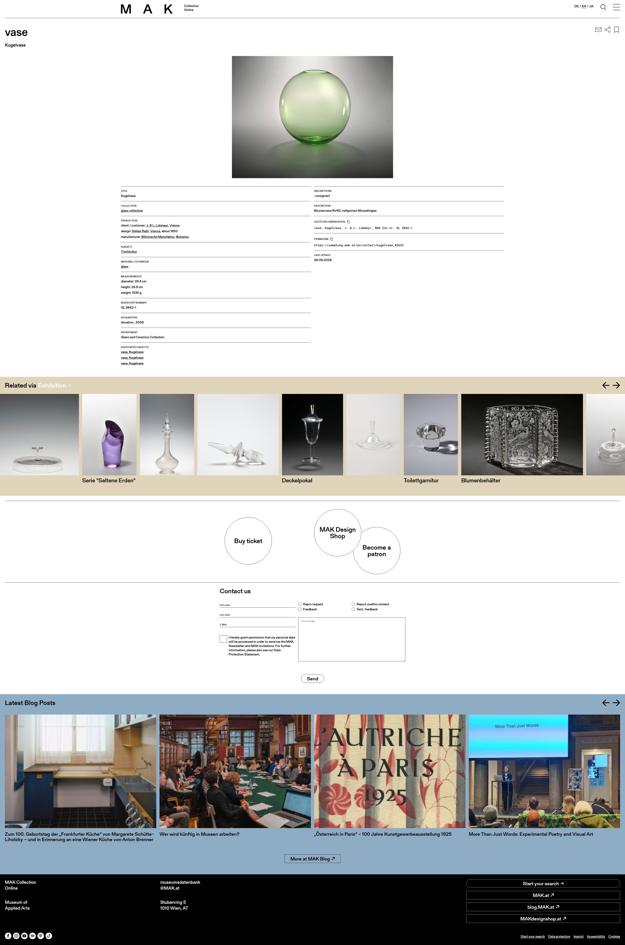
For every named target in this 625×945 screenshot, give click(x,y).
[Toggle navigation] (616, 7)
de (576, 6)
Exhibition (52, 385)
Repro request (313, 604)
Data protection (559, 936)
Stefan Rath (140, 231)
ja (591, 6)
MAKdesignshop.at (540, 918)
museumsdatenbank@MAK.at (180, 885)
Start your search (541, 883)
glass (124, 266)
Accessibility (596, 936)
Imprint (579, 936)
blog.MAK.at (541, 906)
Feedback (310, 609)
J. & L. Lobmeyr (157, 225)
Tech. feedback (367, 609)
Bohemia (182, 237)
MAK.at (541, 895)
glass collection (132, 211)
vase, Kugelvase (132, 352)
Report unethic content (373, 604)
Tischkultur (129, 252)
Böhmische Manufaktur (158, 237)
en (584, 6)
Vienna (175, 225)
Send (312, 678)
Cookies (614, 936)
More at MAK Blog (310, 858)
